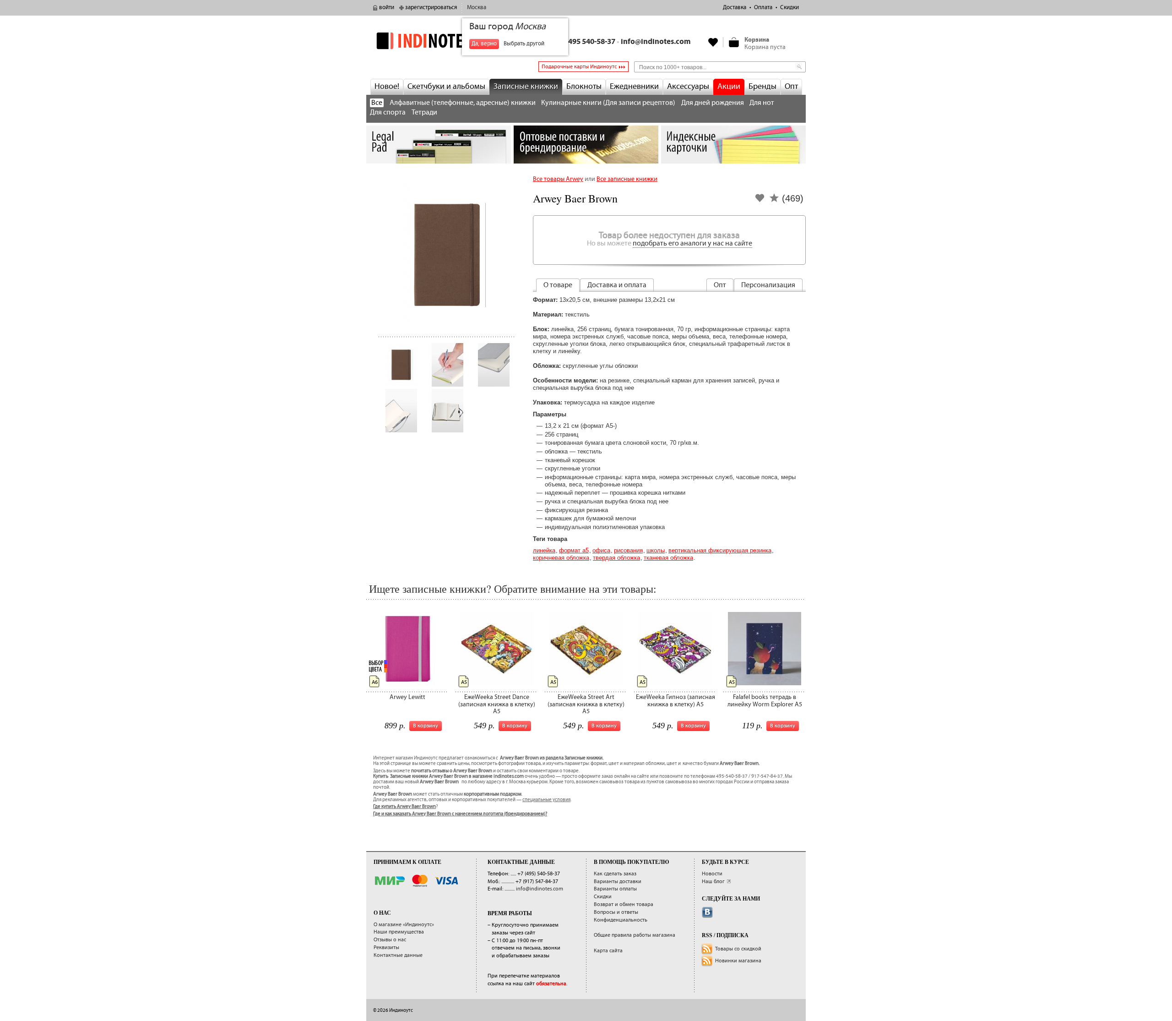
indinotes (439, 41)
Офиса (601, 550)
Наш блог (713, 882)
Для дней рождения (712, 103)
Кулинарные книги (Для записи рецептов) (608, 103)
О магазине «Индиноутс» (404, 925)
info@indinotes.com (656, 42)
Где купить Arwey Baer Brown (404, 806)
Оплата (763, 7)
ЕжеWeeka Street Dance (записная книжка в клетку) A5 (496, 704)
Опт (791, 86)
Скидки (789, 7)
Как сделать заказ (615, 874)
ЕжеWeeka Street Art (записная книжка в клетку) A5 (586, 704)
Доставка (734, 7)
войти (386, 7)
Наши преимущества (399, 932)
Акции (728, 86)
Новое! (386, 86)
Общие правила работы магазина (634, 935)
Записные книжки (526, 86)
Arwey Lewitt (407, 697)
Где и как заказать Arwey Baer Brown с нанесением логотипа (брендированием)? (460, 814)
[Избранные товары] (713, 42)
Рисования (628, 550)
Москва (476, 7)
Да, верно (484, 43)
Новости (712, 874)
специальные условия (546, 800)
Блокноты (584, 86)
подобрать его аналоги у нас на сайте (692, 243)
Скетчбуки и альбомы (446, 86)
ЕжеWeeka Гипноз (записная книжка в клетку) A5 (675, 700)
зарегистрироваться (431, 7)
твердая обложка (616, 557)
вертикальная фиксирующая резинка (719, 550)
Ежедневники (634, 86)
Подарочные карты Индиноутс (579, 67)
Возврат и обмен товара (623, 904)
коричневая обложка (561, 557)
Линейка (544, 550)
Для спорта (388, 112)
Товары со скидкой (738, 949)
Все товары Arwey (558, 179)
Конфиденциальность (620, 920)
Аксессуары (688, 86)
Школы (655, 550)
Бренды (762, 86)
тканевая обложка (668, 557)
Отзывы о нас (390, 940)
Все (376, 103)
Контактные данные (398, 955)
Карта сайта (608, 951)
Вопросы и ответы (616, 912)
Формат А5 (574, 550)
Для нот (761, 103)
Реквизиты (386, 947)
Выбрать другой (524, 43)
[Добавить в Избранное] (760, 200)
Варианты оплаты (615, 889)
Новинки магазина (738, 961)
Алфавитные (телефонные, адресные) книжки (463, 103)
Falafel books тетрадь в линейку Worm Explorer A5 (764, 700)
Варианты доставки (617, 882)
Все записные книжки (627, 179)
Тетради (424, 112)
